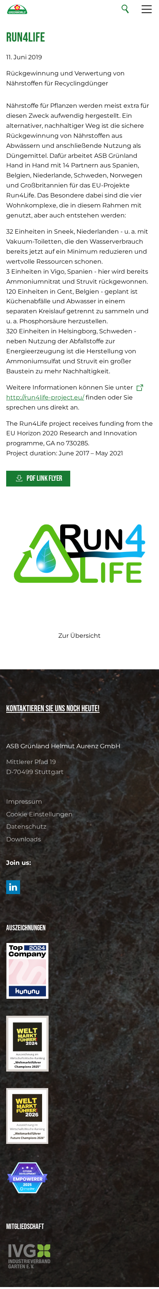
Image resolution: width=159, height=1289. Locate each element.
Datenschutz (26, 826)
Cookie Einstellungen (39, 814)
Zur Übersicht (79, 635)
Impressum (24, 801)
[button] (13, 887)
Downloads (23, 839)
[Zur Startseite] (17, 9)
